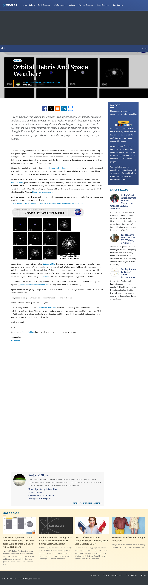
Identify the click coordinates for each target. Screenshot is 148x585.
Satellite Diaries (52, 83)
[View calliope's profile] (18, 84)
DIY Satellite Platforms (46, 308)
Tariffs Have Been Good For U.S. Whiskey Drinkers (129, 238)
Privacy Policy (131, 575)
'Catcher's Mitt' (48, 264)
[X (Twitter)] (5, 48)
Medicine (71, 5)
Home (24, 5)
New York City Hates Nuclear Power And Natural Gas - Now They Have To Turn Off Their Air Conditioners (19, 542)
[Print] (70, 108)
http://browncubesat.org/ (42, 192)
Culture (32, 5)
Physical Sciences (86, 5)
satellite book (17, 182)
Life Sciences (59, 5)
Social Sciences (103, 5)
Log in (144, 48)
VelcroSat (45, 276)
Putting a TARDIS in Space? (39, 498)
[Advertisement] (74, 28)
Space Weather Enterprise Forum (34, 284)
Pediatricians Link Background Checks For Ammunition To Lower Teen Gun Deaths (55, 540)
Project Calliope (33, 83)
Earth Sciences (44, 5)
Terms (143, 575)
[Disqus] (57, 373)
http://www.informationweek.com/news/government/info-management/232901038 (48, 203)
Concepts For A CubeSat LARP (41, 495)
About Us (95, 575)
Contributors (118, 5)
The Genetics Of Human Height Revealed (128, 539)
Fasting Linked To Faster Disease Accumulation (128, 273)
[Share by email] (57, 108)
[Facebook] (2, 48)
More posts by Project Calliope (86, 503)
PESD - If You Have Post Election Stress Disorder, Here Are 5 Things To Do (91, 540)
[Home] (11, 5)
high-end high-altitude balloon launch (63, 168)
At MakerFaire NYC (36, 492)
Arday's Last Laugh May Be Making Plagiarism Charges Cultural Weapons (123, 202)
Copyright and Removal (112, 575)
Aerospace (17, 60)
